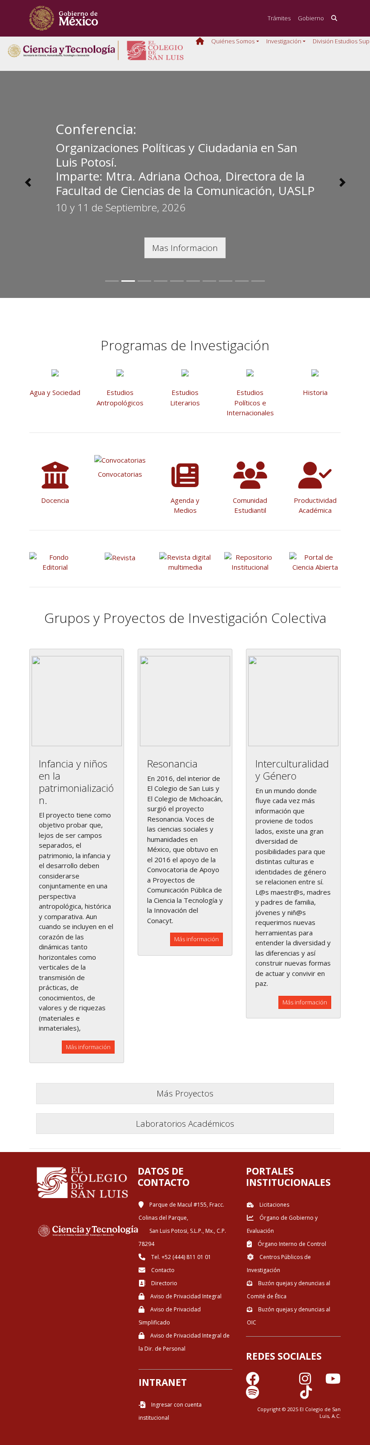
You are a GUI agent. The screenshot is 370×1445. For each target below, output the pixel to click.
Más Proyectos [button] (185, 1093)
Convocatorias (120, 474)
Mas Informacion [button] (185, 247)
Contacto (162, 1270)
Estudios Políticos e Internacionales (250, 402)
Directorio (163, 1283)
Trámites (279, 18)
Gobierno (311, 18)
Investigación (283, 41)
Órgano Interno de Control (291, 1244)
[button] (28, 182)
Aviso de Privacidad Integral (185, 1296)
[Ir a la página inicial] (63, 18)
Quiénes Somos (232, 41)
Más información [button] (88, 1047)
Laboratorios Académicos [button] (185, 1123)
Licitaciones (273, 1204)
